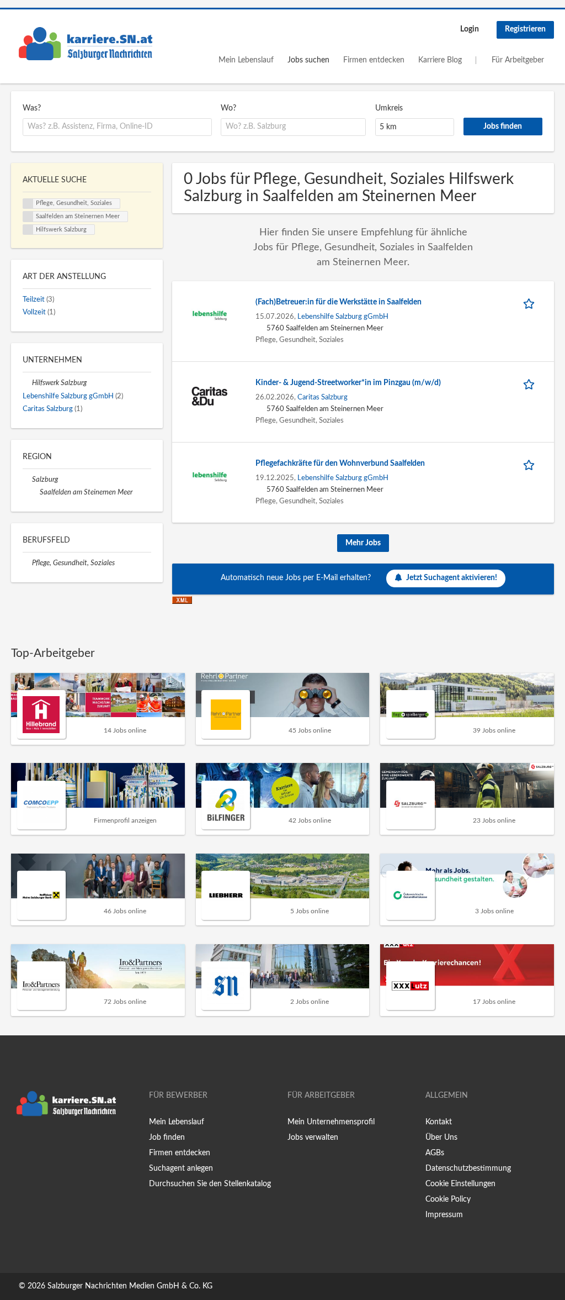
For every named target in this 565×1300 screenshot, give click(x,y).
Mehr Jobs (363, 543)
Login (469, 29)
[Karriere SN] (85, 43)
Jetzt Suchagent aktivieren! (451, 578)
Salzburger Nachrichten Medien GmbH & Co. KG (129, 1286)
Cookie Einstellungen (460, 1184)
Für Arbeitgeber (518, 60)
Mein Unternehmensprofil (331, 1122)
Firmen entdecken (373, 60)
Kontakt (438, 1122)
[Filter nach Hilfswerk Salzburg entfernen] (27, 383)
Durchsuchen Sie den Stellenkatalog (210, 1184)
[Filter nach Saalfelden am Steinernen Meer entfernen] (35, 492)
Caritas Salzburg (322, 397)
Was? (32, 108)
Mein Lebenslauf (246, 60)
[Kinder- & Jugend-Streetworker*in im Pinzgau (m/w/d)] (209, 396)
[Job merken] (531, 302)
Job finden (167, 1137)
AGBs (434, 1153)
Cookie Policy (448, 1199)
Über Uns (441, 1137)
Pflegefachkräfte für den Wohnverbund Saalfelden (340, 463)
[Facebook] (19, 1144)
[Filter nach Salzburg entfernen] (27, 479)
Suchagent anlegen (181, 1168)
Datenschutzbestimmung (468, 1168)
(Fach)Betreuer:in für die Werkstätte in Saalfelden (338, 302)
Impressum (444, 1215)
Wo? (228, 108)
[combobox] (117, 127)
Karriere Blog (440, 60)
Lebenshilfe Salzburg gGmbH (342, 316)
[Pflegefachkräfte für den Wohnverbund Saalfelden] (209, 477)
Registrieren (525, 29)
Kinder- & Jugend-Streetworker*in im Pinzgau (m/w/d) (348, 383)
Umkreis (389, 108)
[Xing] (37, 1144)
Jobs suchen (308, 60)
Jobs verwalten (312, 1137)
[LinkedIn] (53, 1144)
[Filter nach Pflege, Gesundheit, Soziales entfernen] (27, 563)
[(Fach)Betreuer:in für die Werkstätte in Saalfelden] (209, 315)
